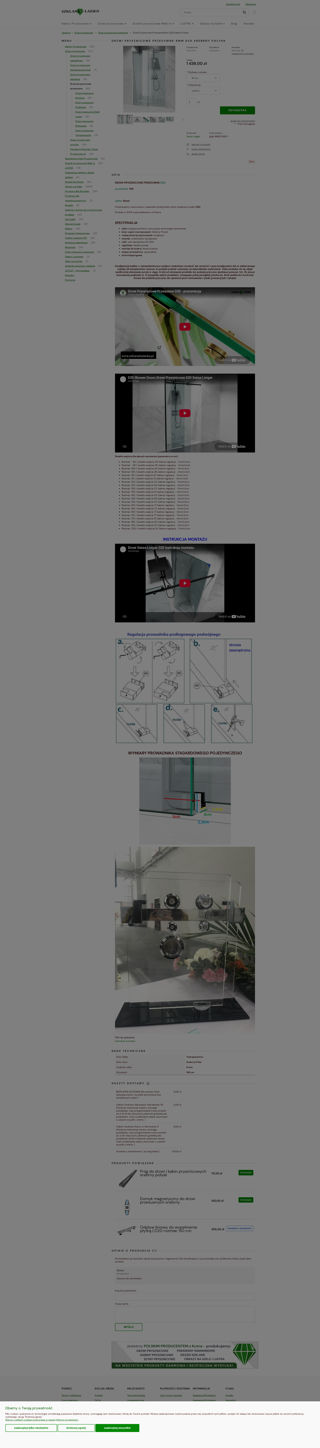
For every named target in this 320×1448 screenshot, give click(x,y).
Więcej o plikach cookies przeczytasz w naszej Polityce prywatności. (41, 1419)
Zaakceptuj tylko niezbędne (31, 1427)
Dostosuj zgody (76, 1427)
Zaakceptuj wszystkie (117, 1427)
